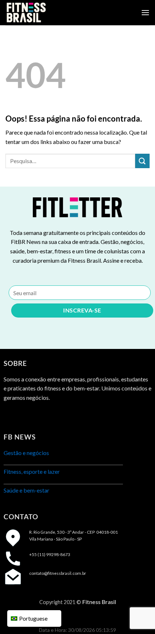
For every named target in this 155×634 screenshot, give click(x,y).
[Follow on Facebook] (10, 415)
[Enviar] (142, 161)
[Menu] (145, 12)
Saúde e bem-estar (26, 490)
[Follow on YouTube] (49, 415)
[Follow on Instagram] (23, 415)
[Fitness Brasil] (41, 12)
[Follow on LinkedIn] (36, 415)
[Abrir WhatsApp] (137, 616)
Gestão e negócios (26, 452)
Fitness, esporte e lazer (32, 471)
